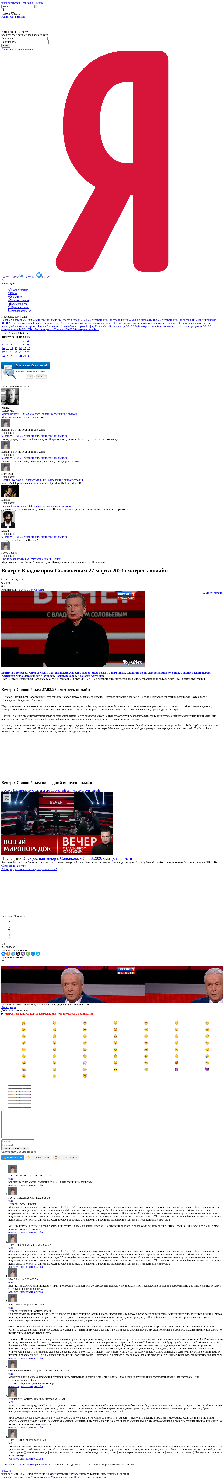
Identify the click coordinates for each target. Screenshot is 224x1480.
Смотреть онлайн (212, 592)
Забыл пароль (25, 49)
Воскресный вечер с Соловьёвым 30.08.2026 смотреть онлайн (78, 858)
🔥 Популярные (13, 1157)
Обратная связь (21, 1476)
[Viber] (23, 954)
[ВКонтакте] (3, 954)
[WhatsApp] (28, 954)
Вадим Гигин (117, 672)
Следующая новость (42, 869)
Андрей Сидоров (79, 672)
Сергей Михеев (58, 672)
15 (24, 348)
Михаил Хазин (38, 672)
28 (20, 356)
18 (7, 352)
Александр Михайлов (15, 675)
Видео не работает (15, 865)
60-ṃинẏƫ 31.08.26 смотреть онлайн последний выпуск (34, 435)
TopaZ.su (6, 1464)
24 (3, 356)
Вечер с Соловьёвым (31, 589)
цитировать (26, 1184)
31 (3, 359)
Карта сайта (99, 1476)
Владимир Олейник (166, 672)
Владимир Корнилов (140, 672)
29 (24, 356)
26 (11, 356)
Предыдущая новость (17, 869)
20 (16, 352)
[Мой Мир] (33, 954)
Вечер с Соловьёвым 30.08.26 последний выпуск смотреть (36, 505)
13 (16, 348)
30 (28, 356)
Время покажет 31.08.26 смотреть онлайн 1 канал (31, 558)
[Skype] (38, 954)
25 (7, 356)
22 (24, 352)
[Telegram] (13, 954)
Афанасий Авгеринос (91, 675)
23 (28, 352)
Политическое (82, 1476)
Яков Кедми (99, 672)
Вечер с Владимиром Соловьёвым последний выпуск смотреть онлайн (51, 790)
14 (20, 348)
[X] (18, 954)
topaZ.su (6, 1470)
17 (3, 352)
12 (11, 348)
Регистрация (8, 16)
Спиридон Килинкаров (195, 672)
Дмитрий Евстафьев (14, 672)
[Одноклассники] (8, 954)
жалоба (38, 1184)
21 (20, 352)
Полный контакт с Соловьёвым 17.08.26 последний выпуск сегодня (42, 479)
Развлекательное (40, 1476)
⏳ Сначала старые (65, 1157)
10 (3, 348)
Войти (21, 16)
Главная (6, 1476)
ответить (13, 1184)
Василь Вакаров (65, 675)
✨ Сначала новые (38, 1157)
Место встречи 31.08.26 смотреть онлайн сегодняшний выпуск (39, 413)
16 (28, 348)
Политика (21, 1464)
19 (11, 352)
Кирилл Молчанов (42, 675)
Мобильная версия (62, 1476)
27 (16, 356)
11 (7, 348)
